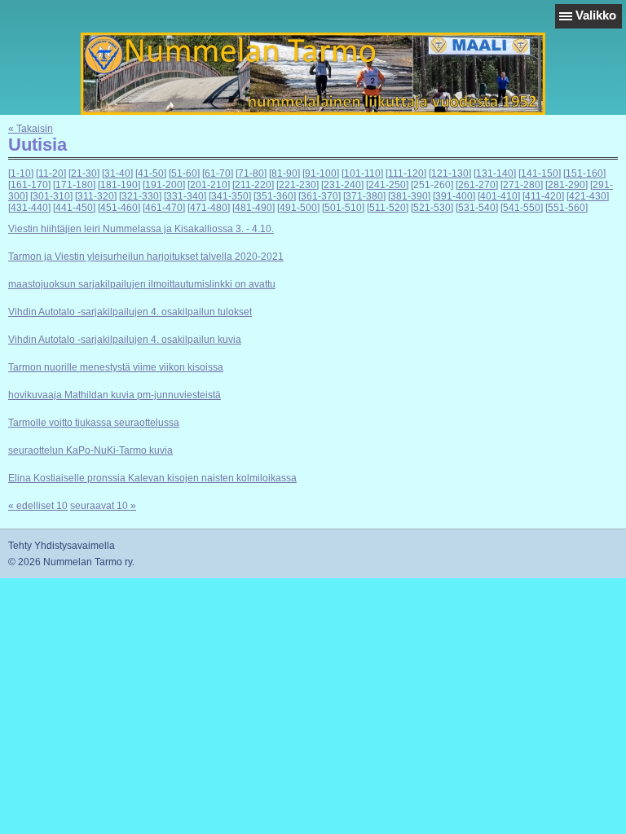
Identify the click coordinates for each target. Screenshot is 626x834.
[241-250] (387, 185)
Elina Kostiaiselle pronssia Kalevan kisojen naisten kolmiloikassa (152, 478)
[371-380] (364, 196)
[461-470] (164, 207)
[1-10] (20, 173)
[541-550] (521, 207)
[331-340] (185, 196)
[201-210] (208, 185)
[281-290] (566, 185)
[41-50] (150, 173)
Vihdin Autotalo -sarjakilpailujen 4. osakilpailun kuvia (124, 339)
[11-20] (51, 173)
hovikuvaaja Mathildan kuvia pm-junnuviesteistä (114, 395)
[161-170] (29, 185)
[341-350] (230, 196)
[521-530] (432, 207)
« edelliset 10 (38, 505)
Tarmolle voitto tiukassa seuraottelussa (93, 422)
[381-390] (409, 196)
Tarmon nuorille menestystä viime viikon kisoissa (115, 367)
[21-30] (83, 173)
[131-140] (495, 173)
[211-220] (253, 185)
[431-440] (29, 207)
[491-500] (298, 207)
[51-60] (184, 173)
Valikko (595, 15)
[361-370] (319, 196)
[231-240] (342, 185)
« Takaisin (30, 128)
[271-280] (521, 185)
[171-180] (74, 185)
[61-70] (217, 173)
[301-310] (51, 196)
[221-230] (297, 185)
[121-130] (450, 173)
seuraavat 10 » (103, 505)
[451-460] (119, 207)
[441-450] (74, 207)
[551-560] (566, 207)
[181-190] (119, 185)
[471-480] (208, 207)
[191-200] (164, 185)
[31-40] (117, 173)
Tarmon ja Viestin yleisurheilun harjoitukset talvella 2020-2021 (146, 256)
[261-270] (477, 185)
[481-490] (253, 207)
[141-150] (539, 173)
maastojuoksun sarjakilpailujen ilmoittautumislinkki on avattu (142, 284)
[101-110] (362, 173)
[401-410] (499, 196)
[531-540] (477, 207)
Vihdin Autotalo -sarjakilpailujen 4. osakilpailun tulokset (130, 312)
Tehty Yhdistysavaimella (61, 545)
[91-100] (320, 173)
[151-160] (584, 173)
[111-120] (406, 173)
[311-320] (96, 196)
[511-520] (387, 207)
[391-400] (454, 196)
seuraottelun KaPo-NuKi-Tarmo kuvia (90, 450)
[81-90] (284, 173)
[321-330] (140, 196)
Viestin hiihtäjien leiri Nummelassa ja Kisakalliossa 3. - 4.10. (141, 229)
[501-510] (343, 207)
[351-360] (274, 196)
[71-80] (251, 173)
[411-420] (543, 196)
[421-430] (587, 196)
